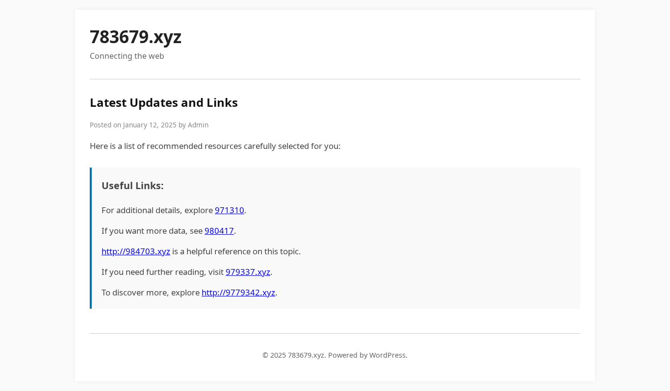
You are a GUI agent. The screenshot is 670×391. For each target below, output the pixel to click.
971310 (229, 210)
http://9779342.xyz (238, 292)
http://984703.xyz (136, 251)
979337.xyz (248, 271)
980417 (219, 230)
